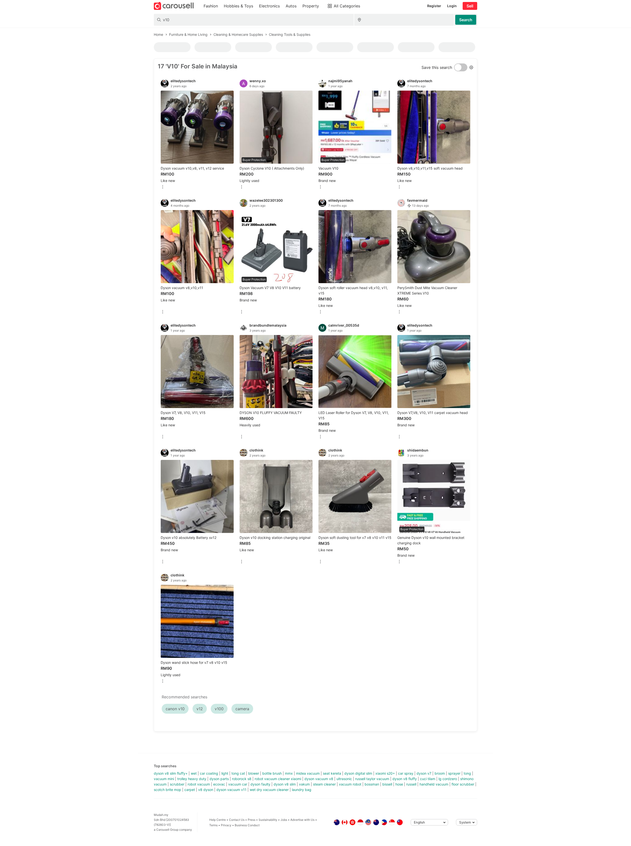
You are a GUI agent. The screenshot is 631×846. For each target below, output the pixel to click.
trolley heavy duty (191, 779)
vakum (304, 784)
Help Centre (217, 820)
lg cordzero (447, 779)
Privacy (226, 825)
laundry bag (301, 789)
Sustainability (268, 820)
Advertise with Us (302, 820)
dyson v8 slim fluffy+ (171, 773)
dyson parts (219, 779)
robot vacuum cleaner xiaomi (278, 779)
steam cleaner (324, 784)
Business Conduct (247, 825)
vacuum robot (350, 784)
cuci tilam (427, 779)
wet (194, 773)
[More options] (163, 187)
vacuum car (237, 784)
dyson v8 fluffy (404, 779)
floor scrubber (463, 784)
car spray (405, 773)
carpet (189, 789)
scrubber (177, 784)
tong (467, 773)
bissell (387, 784)
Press (251, 820)
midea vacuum (308, 773)
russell (411, 784)
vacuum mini (164, 779)
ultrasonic (344, 779)
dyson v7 (424, 773)
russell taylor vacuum (372, 779)
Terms (213, 825)
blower (253, 773)
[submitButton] (465, 20)
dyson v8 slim (285, 784)
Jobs (283, 820)
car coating (209, 773)
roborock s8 (241, 779)
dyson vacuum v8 (318, 779)
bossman (372, 784)
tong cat (238, 773)
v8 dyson (205, 789)
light (224, 773)
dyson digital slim (358, 773)
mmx (289, 773)
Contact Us (237, 820)
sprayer (454, 773)
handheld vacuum (434, 784)
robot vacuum (199, 784)
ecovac (219, 784)
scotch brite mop (167, 789)
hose (399, 784)
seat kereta (332, 773)
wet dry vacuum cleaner (269, 789)
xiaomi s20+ (385, 773)
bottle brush (272, 773)
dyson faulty (260, 784)
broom (440, 773)
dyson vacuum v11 (231, 789)
